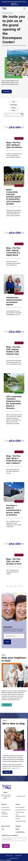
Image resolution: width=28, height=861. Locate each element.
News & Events (6, 826)
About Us (4, 804)
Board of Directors (6, 809)
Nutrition (18, 818)
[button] (10, 586)
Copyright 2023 (18, 855)
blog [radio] (13, 101)
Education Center (20, 812)
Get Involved (5, 816)
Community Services (21, 809)
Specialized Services (21, 821)
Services (18, 804)
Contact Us (7, 772)
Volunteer (18, 826)
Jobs (3, 829)
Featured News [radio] (13, 104)
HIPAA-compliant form (13, 768)
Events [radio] (13, 110)
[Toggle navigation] (24, 8)
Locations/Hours (20, 832)
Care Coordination (20, 807)
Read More (7, 91)
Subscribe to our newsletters (10, 835)
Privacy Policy (9, 855)
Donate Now (7, 704)
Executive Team (5, 807)
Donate (17, 829)
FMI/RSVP (13, 4)
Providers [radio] (13, 107)
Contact (5, 792)
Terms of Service (14, 858)
